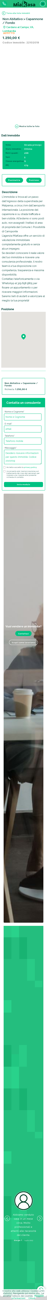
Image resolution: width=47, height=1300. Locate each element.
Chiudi (31, 1298)
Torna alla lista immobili (18, 13)
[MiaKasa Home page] (23, 4)
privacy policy (30, 467)
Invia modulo (23, 484)
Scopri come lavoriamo (23, 643)
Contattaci (23, 634)
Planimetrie (14, 180)
